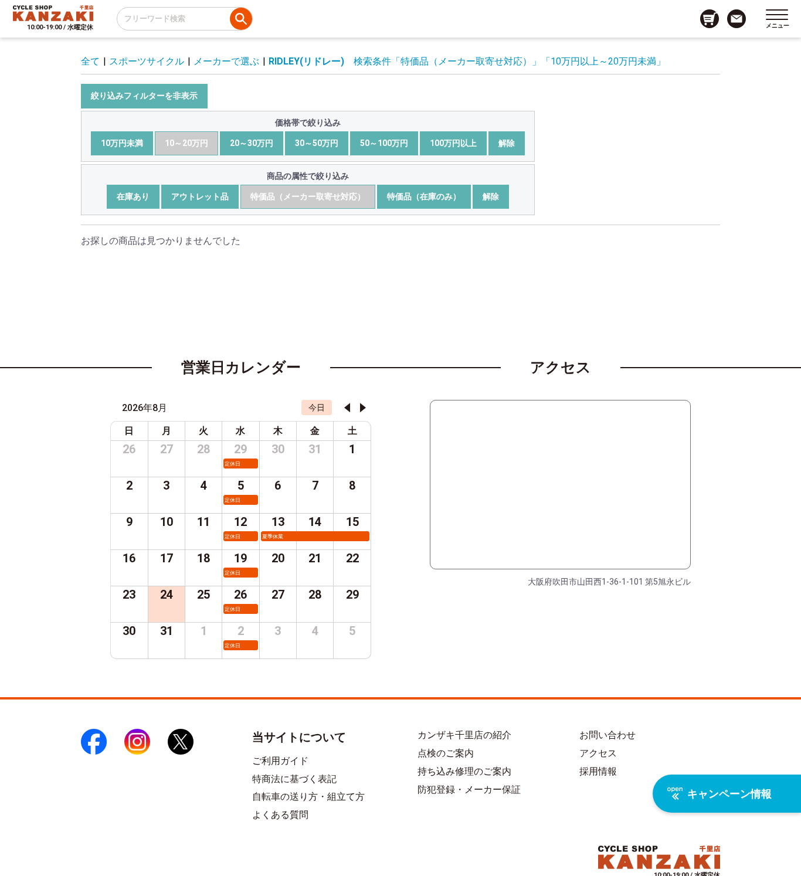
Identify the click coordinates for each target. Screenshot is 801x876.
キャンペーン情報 (729, 793)
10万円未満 (122, 143)
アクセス (598, 753)
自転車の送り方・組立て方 (308, 796)
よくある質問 (280, 814)
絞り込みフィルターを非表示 (144, 95)
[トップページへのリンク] (53, 13)
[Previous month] (347, 407)
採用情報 (598, 771)
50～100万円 (384, 143)
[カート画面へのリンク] (709, 18)
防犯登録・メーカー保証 (469, 789)
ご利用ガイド (280, 760)
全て (90, 61)
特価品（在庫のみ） (424, 196)
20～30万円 (251, 143)
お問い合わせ (607, 735)
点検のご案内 (446, 753)
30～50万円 (316, 143)
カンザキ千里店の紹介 (464, 735)
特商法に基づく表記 (294, 779)
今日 (316, 407)
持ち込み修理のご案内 (464, 771)
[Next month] (363, 407)
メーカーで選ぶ (226, 61)
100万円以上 (453, 143)
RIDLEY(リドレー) (306, 61)
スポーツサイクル (146, 61)
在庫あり (133, 196)
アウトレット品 (200, 196)
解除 (506, 143)
